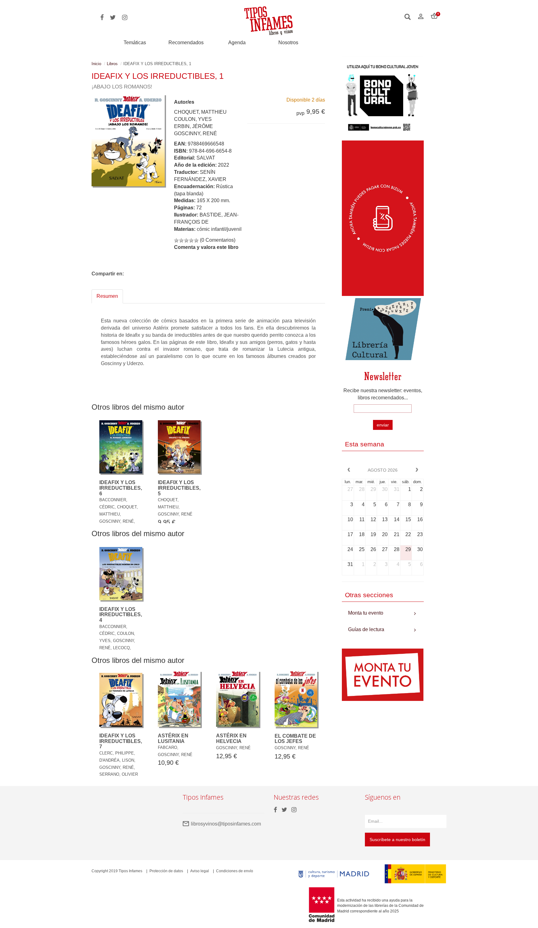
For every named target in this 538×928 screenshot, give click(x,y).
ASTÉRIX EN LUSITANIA (173, 738)
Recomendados (186, 42)
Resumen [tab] (107, 296)
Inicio (96, 63)
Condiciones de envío (234, 871)
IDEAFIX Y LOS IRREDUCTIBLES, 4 (120, 615)
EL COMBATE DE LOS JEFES (295, 738)
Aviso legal (199, 871)
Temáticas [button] (135, 42)
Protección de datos (166, 871)
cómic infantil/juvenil (219, 229)
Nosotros (288, 42)
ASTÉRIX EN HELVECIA (231, 738)
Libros (112, 63)
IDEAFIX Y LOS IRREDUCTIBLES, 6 (120, 488)
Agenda (237, 42)
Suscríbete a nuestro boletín (397, 839)
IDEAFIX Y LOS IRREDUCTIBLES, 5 (179, 488)
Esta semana (364, 444)
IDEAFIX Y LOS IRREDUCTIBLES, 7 (120, 741)
